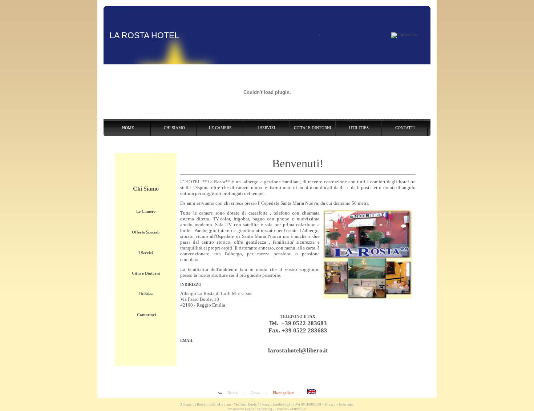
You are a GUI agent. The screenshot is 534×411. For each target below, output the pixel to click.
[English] (311, 393)
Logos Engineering (258, 409)
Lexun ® (281, 409)
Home (232, 393)
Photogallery (283, 393)
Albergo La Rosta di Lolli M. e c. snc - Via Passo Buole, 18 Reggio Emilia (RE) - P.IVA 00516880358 (250, 404)
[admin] (220, 393)
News (255, 393)
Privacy (330, 404)
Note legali (347, 404)
